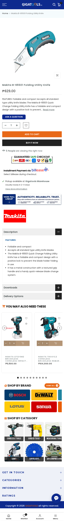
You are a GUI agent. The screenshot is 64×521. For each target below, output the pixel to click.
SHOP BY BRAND (19, 385)
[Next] (59, 328)
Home (5, 13)
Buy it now (32, 142)
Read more (48, 109)
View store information (16, 189)
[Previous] (4, 328)
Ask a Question (14, 116)
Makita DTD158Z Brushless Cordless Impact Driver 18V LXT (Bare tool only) (15, 361)
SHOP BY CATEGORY (22, 418)
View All (50, 385)
